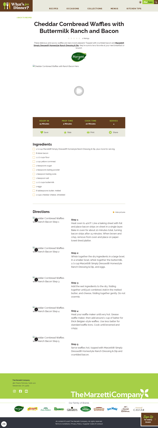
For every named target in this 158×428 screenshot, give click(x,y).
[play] (79, 91)
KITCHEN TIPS (134, 9)
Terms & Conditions (62, 424)
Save (46, 132)
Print (92, 132)
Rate (69, 132)
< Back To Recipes (24, 17)
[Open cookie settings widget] (4, 424)
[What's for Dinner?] (109, 390)
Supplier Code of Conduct (93, 424)
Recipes (53, 9)
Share (115, 132)
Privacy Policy (76, 424)
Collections (94, 9)
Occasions (73, 9)
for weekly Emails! (148, 419)
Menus (114, 9)
